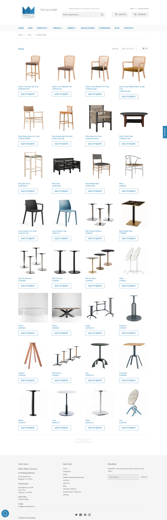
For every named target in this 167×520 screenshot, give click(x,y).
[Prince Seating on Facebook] (80, 515)
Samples (142, 14)
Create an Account (143, 8)
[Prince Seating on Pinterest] (85, 515)
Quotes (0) (165, 132)
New (30, 28)
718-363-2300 (23, 499)
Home (21, 28)
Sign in (132, 8)
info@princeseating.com (26, 506)
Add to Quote (28, 94)
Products (42, 28)
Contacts (128, 28)
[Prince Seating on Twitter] (76, 515)
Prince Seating (30, 518)
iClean (65, 474)
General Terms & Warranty (72, 492)
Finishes (57, 28)
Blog (117, 28)
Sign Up (144, 477)
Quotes (122, 14)
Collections (67, 471)
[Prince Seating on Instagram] (89, 515)
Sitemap (66, 495)
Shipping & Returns (69, 489)
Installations (88, 28)
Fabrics (71, 28)
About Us (66, 483)
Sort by (115, 48)
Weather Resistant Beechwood (73, 477)
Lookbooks (104, 28)
